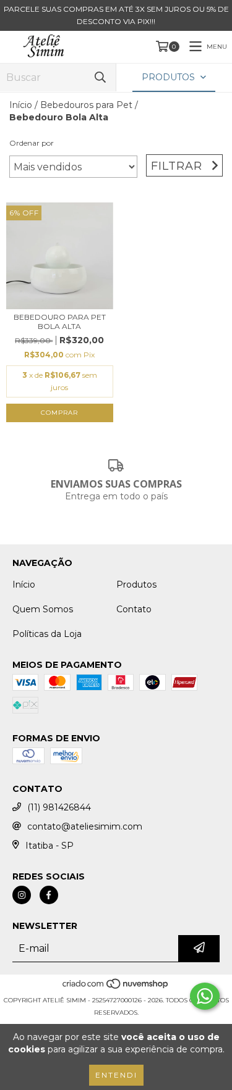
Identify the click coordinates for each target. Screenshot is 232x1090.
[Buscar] (100, 77)
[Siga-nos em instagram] (21, 895)
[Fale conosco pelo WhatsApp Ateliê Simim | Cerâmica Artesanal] (205, 996)
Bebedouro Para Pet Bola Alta (60, 321)
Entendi (116, 1075)
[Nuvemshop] (116, 988)
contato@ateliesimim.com (84, 826)
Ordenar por (31, 143)
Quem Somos (42, 609)
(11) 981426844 (59, 807)
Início (20, 104)
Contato (134, 609)
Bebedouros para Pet (86, 104)
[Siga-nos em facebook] (49, 895)
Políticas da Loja (47, 633)
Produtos (136, 584)
